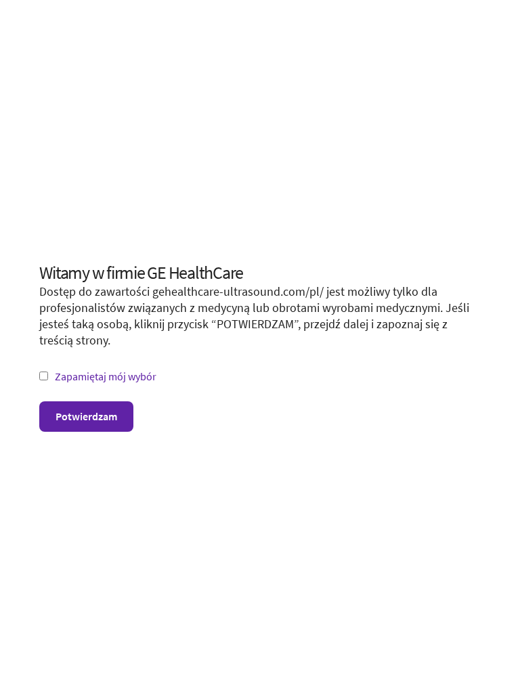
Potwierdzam (86, 416)
